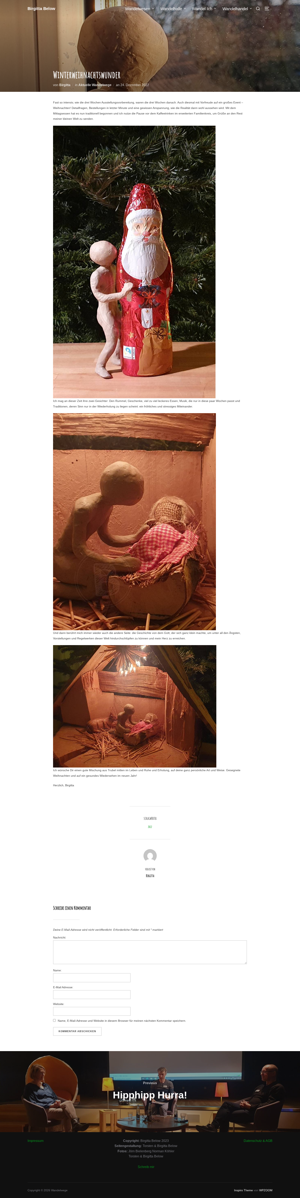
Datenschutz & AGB (258, 1141)
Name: (57, 970)
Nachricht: (59, 937)
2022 (150, 827)
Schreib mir (146, 1167)
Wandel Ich (202, 9)
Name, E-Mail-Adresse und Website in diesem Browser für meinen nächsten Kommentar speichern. (122, 1020)
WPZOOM (265, 1190)
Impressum (35, 1141)
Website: (58, 1004)
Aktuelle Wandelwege (94, 85)
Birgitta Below (41, 8)
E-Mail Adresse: (63, 987)
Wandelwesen (137, 9)
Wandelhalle (171, 9)
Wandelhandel (235, 9)
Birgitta (64, 85)
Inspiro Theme (243, 1190)
